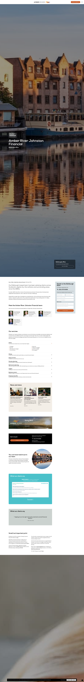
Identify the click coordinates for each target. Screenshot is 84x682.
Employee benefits (13, 376)
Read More (15, 324)
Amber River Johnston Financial (19, 282)
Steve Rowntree (47, 312)
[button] (11, 313)
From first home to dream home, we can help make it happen (19, 343)
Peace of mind (12, 357)
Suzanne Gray (32, 312)
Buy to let (11, 347)
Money (10, 354)
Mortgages (11, 346)
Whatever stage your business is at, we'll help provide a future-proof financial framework (24, 373)
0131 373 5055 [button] (65, 266)
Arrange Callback (65, 310)
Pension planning (13, 361)
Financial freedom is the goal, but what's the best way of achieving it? (20, 362)
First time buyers (12, 350)
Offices (12, 282)
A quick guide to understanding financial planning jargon (29, 398)
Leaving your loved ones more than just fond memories (18, 369)
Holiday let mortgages (36, 347)
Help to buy (34, 346)
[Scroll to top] (82, 680)
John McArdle (17, 312)
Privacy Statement (40, 546)
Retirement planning (14, 365)
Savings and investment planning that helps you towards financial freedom (21, 355)
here (17, 537)
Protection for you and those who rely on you (16, 358)
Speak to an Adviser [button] (20, 440)
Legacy (10, 368)
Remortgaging (34, 350)
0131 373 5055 (37, 438)
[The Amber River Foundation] (16, 422)
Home (10, 282)
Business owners (13, 372)
